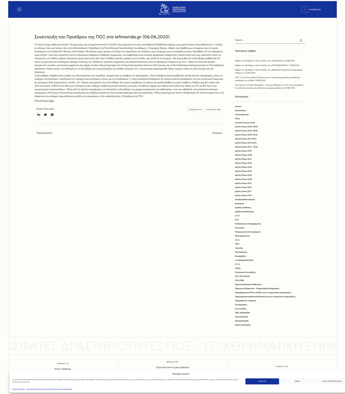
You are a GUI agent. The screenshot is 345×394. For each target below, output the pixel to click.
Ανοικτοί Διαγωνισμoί (245, 122)
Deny (297, 381)
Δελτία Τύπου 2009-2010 (246, 134)
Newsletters (240, 110)
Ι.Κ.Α (237, 240)
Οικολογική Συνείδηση (245, 272)
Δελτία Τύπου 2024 (243, 171)
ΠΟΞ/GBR (239, 280)
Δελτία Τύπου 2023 (243, 167)
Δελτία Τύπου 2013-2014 (246, 143)
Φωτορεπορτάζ (242, 321)
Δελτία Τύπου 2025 (243, 175)
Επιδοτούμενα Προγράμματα (248, 223)
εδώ (51, 100)
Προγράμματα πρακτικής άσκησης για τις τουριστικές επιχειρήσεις (265, 296)
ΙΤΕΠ (237, 244)
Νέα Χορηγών (241, 252)
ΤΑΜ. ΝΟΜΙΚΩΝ (242, 312)
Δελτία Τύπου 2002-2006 (246, 126)
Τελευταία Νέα (214, 110)
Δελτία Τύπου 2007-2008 (246, 130)
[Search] (305, 9)
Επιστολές (239, 228)
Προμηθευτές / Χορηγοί (245, 300)
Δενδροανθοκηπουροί (245, 199)
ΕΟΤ (237, 219)
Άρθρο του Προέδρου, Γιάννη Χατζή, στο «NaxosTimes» (259, 60)
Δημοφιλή (239, 203)
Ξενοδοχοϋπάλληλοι (244, 260)
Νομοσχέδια (240, 256)
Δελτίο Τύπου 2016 (243, 187)
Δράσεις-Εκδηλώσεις (244, 211)
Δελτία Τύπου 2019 (243, 151)
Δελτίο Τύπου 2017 (243, 191)
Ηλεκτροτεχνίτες (242, 236)
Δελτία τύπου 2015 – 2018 (246, 147)
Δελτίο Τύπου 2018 (243, 195)
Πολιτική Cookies (18, 389)
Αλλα (237, 118)
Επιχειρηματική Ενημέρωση (248, 232)
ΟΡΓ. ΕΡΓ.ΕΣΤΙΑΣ (242, 276)
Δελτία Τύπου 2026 (243, 179)
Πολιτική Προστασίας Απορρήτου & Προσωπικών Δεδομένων (49, 389)
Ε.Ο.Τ (237, 215)
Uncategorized (242, 114)
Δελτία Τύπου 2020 (243, 155)
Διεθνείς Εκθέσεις (243, 207)
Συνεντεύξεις (195, 110)
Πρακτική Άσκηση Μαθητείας (248, 284)
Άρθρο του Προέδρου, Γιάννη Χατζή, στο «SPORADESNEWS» (261, 65)
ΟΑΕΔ (238, 268)
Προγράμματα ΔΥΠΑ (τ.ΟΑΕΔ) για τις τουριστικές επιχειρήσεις (263, 292)
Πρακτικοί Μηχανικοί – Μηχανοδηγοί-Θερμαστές (257, 288)
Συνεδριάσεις (241, 304)
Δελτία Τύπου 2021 (243, 159)
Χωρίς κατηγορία (243, 325)
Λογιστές (239, 248)
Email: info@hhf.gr (63, 369)
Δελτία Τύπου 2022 (243, 163)
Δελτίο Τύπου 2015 (243, 183)
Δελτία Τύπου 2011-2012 (245, 139)
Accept (262, 381)
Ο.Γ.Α (237, 264)
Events (238, 106)
